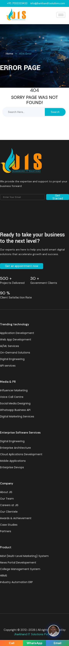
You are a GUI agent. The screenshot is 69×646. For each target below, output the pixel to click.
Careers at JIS (9, 505)
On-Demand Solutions (15, 352)
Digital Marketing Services (17, 416)
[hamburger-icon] (61, 15)
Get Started (58, 197)
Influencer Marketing (14, 390)
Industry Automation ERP (16, 582)
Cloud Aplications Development (21, 454)
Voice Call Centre (11, 397)
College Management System (20, 569)
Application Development (17, 333)
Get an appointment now (21, 266)
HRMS (3, 575)
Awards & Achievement (15, 518)
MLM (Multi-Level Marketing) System (24, 556)
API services (8, 365)
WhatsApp (34, 643)
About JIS (6, 492)
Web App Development (15, 339)
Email (57, 643)
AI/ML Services (9, 346)
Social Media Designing (15, 403)
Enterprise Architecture (15, 447)
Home (9, 53)
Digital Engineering (12, 359)
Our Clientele (9, 511)
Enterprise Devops (12, 467)
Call (11, 643)
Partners (5, 531)
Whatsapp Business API (15, 410)
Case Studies (8, 524)
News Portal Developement (18, 562)
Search (55, 112)
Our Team (7, 498)
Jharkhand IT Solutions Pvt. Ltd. (34, 634)
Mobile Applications (13, 460)
